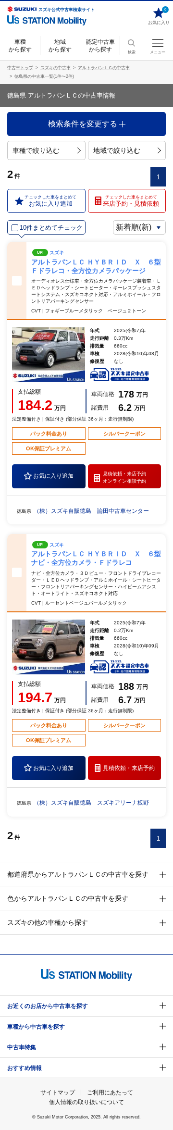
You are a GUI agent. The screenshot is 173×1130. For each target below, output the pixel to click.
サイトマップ (57, 1092)
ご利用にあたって (110, 1092)
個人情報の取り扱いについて (86, 1102)
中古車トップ (20, 67)
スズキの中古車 (55, 67)
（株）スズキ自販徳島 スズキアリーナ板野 (91, 802)
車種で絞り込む (36, 150)
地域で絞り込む (116, 150)
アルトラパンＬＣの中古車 (104, 67)
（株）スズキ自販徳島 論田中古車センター (91, 511)
